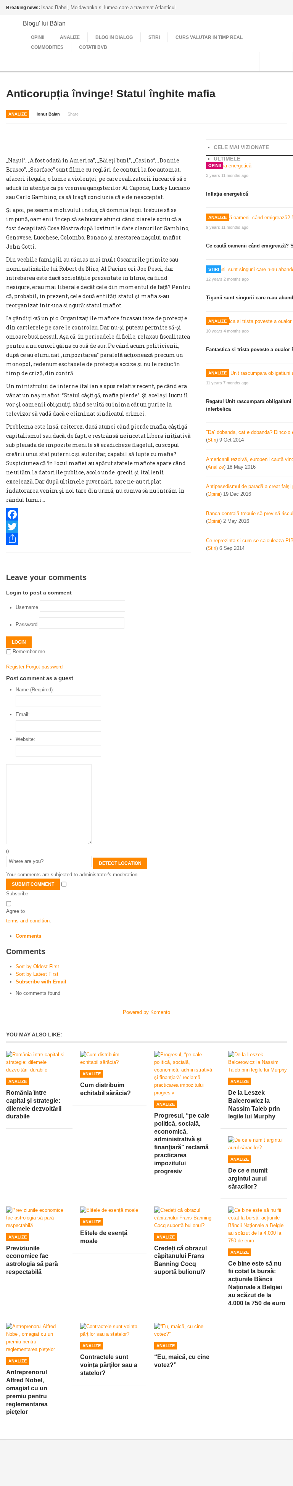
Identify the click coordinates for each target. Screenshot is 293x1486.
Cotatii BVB (93, 47)
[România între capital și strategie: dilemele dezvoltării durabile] (35, 1062)
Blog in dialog (114, 37)
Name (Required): (35, 689)
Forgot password (44, 667)
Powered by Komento (146, 1012)
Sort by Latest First (37, 974)
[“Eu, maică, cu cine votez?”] (183, 1330)
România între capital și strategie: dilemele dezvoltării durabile (33, 1104)
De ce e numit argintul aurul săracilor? (247, 1178)
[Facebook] (98, 514)
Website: (25, 739)
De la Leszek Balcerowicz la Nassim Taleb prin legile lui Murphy (254, 1104)
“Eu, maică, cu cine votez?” (181, 1361)
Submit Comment (33, 884)
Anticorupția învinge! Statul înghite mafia (111, 94)
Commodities (47, 47)
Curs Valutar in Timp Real (209, 37)
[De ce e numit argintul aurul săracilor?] (257, 1144)
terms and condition (28, 921)
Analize (70, 37)
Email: (23, 714)
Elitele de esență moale (103, 1237)
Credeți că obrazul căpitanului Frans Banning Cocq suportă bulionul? (180, 1260)
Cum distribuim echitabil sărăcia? (105, 1089)
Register (15, 667)
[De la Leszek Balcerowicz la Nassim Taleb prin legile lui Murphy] (257, 1062)
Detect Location (120, 863)
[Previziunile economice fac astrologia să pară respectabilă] (35, 1217)
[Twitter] (98, 527)
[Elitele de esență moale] (109, 1210)
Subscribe (17, 893)
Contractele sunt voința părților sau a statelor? (108, 1365)
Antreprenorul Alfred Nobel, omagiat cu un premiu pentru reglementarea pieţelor (27, 1392)
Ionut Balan (48, 114)
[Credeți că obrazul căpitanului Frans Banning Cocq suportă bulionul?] (183, 1217)
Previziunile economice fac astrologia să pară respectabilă (32, 1260)
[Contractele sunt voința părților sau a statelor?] (109, 1330)
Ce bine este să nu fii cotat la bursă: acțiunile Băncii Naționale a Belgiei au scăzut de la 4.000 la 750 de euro (256, 1283)
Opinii (37, 37)
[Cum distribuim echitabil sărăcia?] (109, 1058)
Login (19, 642)
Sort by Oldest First (37, 966)
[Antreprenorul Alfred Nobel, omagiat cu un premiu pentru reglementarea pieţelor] (35, 1338)
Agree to (15, 911)
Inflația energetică (227, 194)
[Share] (98, 539)
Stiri (154, 37)
